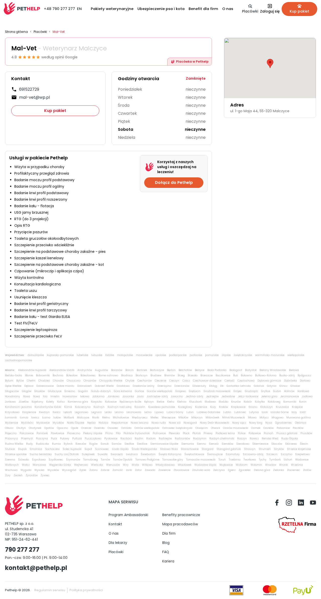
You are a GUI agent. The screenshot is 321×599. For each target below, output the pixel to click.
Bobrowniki (43, 375)
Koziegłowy (185, 407)
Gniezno (69, 391)
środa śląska (120, 449)
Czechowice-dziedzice (207, 381)
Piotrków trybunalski (137, 433)
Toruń (222, 459)
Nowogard (190, 423)
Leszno (119, 412)
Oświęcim (201, 428)
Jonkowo (10, 402)
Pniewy (208, 433)
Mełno (106, 417)
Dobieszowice (45, 386)
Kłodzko (223, 402)
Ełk (221, 386)
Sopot (88, 449)
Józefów (24, 402)
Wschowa (11, 470)
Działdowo (123, 386)
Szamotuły (233, 454)
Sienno (201, 444)
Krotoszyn (266, 407)
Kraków (223, 407)
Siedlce (129, 444)
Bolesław (71, 375)
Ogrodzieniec (283, 423)
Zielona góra (262, 470)
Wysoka (39, 470)
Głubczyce (54, 391)
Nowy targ (255, 423)
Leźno (147, 412)
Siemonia (187, 444)
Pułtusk (77, 438)
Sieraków (227, 444)
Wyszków (53, 470)
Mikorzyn (197, 417)
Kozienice (201, 407)
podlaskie (196, 355)
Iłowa (36, 396)
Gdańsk (259, 386)
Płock (186, 433)
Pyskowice (110, 438)
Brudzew (155, 375)
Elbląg (213, 386)
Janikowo (113, 396)
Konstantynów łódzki (48, 407)
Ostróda (126, 428)
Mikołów (183, 417)
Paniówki (42, 433)
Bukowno (246, 375)
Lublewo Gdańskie (208, 412)
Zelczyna (219, 470)
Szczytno (286, 454)
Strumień (265, 449)
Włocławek (184, 465)
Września (297, 465)
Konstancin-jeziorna (18, 407)
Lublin (227, 412)
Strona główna (16, 32)
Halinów (289, 391)
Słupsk (22, 449)
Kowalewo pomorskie (161, 407)
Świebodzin (148, 454)
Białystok (251, 370)
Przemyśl (27, 438)
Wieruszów (113, 465)
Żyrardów (32, 475)
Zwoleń (18, 475)
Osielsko (99, 428)
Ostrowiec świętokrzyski (177, 428)
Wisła (135, 465)
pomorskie (212, 355)
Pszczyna (42, 438)
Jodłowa (307, 396)
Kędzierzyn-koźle (130, 402)
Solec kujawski (72, 449)
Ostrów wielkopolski (146, 428)
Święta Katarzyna (169, 454)
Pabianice (283, 428)
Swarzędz (117, 454)
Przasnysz (11, 438)
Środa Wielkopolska (144, 449)
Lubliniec (240, 412)
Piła (118, 433)
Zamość (117, 470)
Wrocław (270, 465)
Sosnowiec (102, 449)
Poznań (268, 433)
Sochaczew (52, 449)
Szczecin (272, 454)
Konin (302, 402)
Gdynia (271, 386)
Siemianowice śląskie (164, 444)
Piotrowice (159, 433)
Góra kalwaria (123, 391)
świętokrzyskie (243, 355)
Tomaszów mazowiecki (200, 459)
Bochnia (58, 375)
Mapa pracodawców (180, 524)
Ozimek (255, 428)
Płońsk (196, 433)
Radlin (139, 438)
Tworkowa (250, 459)
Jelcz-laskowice (248, 396)
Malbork (69, 417)
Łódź (303, 412)
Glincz (283, 386)
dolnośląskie (36, 355)
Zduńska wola (201, 470)
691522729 (29, 89)
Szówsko (23, 459)
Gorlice (139, 391)
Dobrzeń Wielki (104, 386)
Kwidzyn (44, 412)
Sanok (105, 444)
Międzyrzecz (139, 417)
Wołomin (256, 465)
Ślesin (304, 444)
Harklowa (303, 391)
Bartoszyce (157, 370)
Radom (151, 438)
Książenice (29, 412)
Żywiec (45, 475)
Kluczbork (195, 402)
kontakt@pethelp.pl (36, 568)
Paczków (298, 428)
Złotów (307, 470)
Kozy (213, 407)
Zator (138, 470)
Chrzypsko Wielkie (110, 381)
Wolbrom (242, 465)
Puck (54, 438)
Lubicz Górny (175, 412)
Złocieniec (293, 470)
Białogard (235, 370)
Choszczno (74, 381)
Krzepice (297, 407)
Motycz (264, 417)
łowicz (35, 417)
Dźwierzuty (199, 386)
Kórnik (68, 407)
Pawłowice (57, 433)
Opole (74, 428)
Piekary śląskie (92, 433)
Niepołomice (119, 423)
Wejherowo (81, 465)
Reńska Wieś (270, 438)
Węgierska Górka (60, 465)
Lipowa (159, 412)
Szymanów (73, 459)
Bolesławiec (88, 375)
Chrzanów (90, 381)
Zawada (150, 470)
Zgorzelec (244, 470)
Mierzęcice (168, 417)
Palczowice (27, 433)
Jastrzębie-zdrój (157, 396)
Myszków (58, 423)
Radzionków (182, 438)
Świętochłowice (194, 454)
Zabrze (105, 470)
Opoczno (62, 428)
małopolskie (125, 355)
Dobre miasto (65, 386)
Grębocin (195, 391)
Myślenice (11, 423)
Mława (252, 417)
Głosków (39, 391)
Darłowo (305, 381)
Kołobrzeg (274, 402)
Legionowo (81, 412)
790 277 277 (22, 549)
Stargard (207, 449)
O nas (114, 533)
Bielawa (294, 370)
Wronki (283, 465)
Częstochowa (246, 381)
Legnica (96, 412)
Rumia (56, 444)
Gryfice (265, 391)
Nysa (268, 423)
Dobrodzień (84, 386)
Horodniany (12, 396)
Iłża (45, 396)
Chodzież (44, 381)
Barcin (129, 370)
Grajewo (180, 391)
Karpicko (96, 402)
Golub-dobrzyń (101, 391)
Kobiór (248, 402)
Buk (235, 375)
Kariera (168, 561)
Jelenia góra (269, 396)
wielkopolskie (295, 355)
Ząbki (82, 470)
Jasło (140, 396)
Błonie (29, 375)
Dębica (28, 386)
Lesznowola (133, 412)
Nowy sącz (239, 423)
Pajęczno (11, 433)
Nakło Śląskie (75, 423)
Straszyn (250, 449)
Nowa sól (175, 423)
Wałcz (26, 465)
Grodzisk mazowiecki (217, 391)
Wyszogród (69, 470)
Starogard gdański (228, 449)
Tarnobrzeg (90, 459)
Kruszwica (282, 407)
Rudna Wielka (14, 444)
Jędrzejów (212, 396)
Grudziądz (251, 391)
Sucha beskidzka (41, 454)
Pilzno (109, 433)
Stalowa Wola (169, 449)
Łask (265, 412)
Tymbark (275, 459)
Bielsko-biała (13, 375)
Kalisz (61, 402)
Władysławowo (165, 465)
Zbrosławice (181, 470)
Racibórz (126, 438)
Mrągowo (277, 417)
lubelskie (82, 355)
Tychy (262, 459)
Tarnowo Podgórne (147, 459)
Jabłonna (98, 396)
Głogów (26, 391)
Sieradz (214, 444)
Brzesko (192, 375)
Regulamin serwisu (49, 590)
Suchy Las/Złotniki (67, 454)
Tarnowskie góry (172, 459)
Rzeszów (80, 444)
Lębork (67, 412)
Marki (95, 417)
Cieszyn (174, 381)
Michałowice (121, 417)
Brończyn (141, 375)
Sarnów (116, 444)
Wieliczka (97, 465)
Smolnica (36, 449)
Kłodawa (210, 402)
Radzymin (199, 438)
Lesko (108, 412)
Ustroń (288, 459)
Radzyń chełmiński (221, 438)
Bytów (20, 381)
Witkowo (147, 465)
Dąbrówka (290, 381)
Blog (166, 542)
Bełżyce (199, 370)
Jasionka (128, 396)
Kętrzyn (149, 402)
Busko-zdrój (287, 375)
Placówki (40, 32)
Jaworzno (177, 396)
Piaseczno (73, 433)
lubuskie (96, 355)
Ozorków (268, 428)
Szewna (10, 459)
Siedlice (142, 444)
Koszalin (139, 407)
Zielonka (278, 470)
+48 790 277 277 (59, 8)
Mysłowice (43, 423)
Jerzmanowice (289, 396)
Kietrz (170, 402)
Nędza (91, 423)
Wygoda (26, 470)
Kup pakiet (55, 110)
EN (79, 8)
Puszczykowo (93, 438)
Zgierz (231, 470)
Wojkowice (226, 465)
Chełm (31, 381)
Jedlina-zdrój (194, 396)
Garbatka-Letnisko (238, 386)
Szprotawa (39, 459)
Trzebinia (234, 459)
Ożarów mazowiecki (235, 428)
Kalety (50, 402)
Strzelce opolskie (16, 454)
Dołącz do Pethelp (174, 182)
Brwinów (169, 375)
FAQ (165, 551)
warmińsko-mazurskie (269, 355)
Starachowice (190, 449)
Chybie (129, 381)
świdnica (132, 454)
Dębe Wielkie (13, 386)
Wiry (126, 465)
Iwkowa (84, 396)
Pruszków (306, 433)
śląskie (226, 355)
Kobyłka (260, 402)
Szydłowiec (56, 459)
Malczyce (83, 417)
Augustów (101, 370)
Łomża (24, 417)
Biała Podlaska (216, 370)
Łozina (46, 417)
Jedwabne (228, 396)
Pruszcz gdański (286, 433)
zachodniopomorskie (18, 360)
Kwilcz (56, 412)
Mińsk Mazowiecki (233, 417)
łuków (57, 417)
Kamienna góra (78, 402)
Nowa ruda (158, 423)
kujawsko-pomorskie (60, 355)
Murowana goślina (298, 417)
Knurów (236, 402)
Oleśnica (300, 423)
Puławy (64, 438)
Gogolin (83, 391)
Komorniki (289, 402)
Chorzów (58, 381)
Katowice (111, 402)
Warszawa (39, 465)
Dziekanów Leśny (143, 386)
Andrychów (84, 370)
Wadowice (301, 459)
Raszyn (242, 438)
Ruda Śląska (289, 438)
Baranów (116, 370)
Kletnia (181, 402)
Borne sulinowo (108, 375)
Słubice (10, 449)
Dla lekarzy (118, 542)
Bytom (9, 381)
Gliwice (295, 386)
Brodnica (127, 375)
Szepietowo (302, 454)
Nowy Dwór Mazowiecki (214, 423)
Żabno (93, 470)
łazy (294, 412)
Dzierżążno (164, 386)
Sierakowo (242, 444)
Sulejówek (88, 454)
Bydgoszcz (304, 375)
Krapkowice (238, 407)
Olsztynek (35, 428)
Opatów (49, 428)
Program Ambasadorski (128, 514)
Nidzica (103, 423)
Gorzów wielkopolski (159, 391)
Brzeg (181, 375)
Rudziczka (42, 444)
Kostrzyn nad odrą (119, 407)
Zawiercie (164, 470)
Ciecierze (160, 381)
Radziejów (165, 438)
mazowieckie (144, 355)
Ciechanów (144, 381)
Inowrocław (69, 396)
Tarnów (105, 459)
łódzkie (109, 355)
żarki (129, 470)
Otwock (215, 428)
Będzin (171, 370)
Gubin (277, 391)
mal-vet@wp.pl (34, 97)
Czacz (186, 381)
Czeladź (229, 381)
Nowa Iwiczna (139, 423)
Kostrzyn (99, 407)
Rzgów (93, 444)
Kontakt (115, 524)
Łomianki (11, 417)
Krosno (253, 407)
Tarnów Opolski (122, 459)
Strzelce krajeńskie (299, 449)
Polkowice (255, 433)
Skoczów (276, 444)
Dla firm (169, 533)
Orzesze (86, 428)
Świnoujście (215, 454)
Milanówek (212, 417)
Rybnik (68, 444)
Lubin (190, 412)
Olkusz (9, 428)
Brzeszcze (206, 375)
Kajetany (37, 402)
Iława (26, 396)
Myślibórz (27, 423)
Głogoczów (12, 391)
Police (242, 433)
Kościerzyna (83, 407)
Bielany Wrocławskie (273, 370)
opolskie (160, 355)
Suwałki (103, 454)
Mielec (154, 417)
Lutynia (254, 412)
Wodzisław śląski (205, 465)
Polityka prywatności (86, 590)
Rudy (29, 444)
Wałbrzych (12, 465)
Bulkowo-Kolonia (265, 375)
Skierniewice (260, 444)
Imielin (54, 396)
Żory (8, 475)
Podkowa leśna (225, 433)
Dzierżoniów (181, 386)
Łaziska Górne (280, 412)
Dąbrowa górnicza (269, 381)
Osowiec (113, 428)
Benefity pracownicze (181, 514)
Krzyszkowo (12, 412)
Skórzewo (291, 444)
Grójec (237, 391)
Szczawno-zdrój (253, 454)
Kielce (160, 402)
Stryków (279, 449)
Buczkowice (223, 375)
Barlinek (142, 370)
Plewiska (174, 433)
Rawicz (254, 438)
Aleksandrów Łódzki (61, 370)
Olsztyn (21, 428)
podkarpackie (178, 355)
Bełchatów (185, 370)
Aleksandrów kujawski (32, 370)
